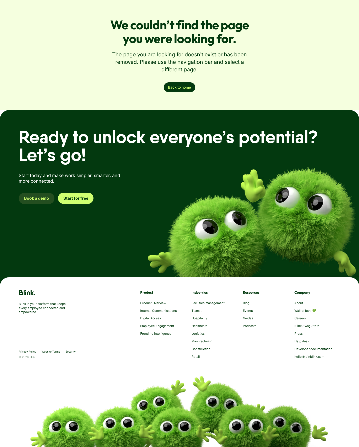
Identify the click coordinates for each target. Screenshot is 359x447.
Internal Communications (158, 311)
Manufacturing (202, 341)
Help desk (301, 341)
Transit (197, 311)
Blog (246, 303)
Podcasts (249, 326)
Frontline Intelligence (155, 334)
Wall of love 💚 (305, 311)
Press (298, 334)
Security (70, 351)
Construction (201, 349)
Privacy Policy (27, 351)
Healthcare (199, 326)
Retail (196, 357)
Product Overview (153, 303)
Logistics (198, 334)
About (298, 303)
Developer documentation (313, 349)
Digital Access (150, 318)
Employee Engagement (157, 326)
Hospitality (199, 318)
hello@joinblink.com (309, 357)
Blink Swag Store (306, 326)
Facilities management (208, 303)
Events (248, 311)
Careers (300, 318)
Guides (248, 318)
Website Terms (51, 351)
